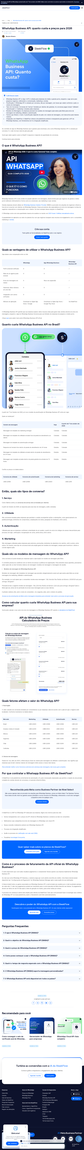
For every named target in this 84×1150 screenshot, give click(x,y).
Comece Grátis (42, 801)
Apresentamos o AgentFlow (29, 1106)
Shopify (44, 1107)
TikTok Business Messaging (49, 1100)
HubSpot (44, 1109)
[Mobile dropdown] (82, 7)
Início (3, 20)
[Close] (28, 1134)
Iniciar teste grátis (42, 237)
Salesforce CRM (46, 1111)
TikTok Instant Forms (48, 1121)
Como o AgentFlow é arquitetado (31, 1108)
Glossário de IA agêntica (28, 1110)
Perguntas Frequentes (8, 1102)
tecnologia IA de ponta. (18, 837)
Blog (9, 20)
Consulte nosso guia (32, 851)
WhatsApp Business (27, 1095)
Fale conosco (5, 1107)
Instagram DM (46, 1104)
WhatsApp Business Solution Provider (35, 205)
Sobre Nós (5, 1093)
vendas (11, 219)
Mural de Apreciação (7, 1104)
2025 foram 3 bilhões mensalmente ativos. (61, 213)
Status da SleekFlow (7, 1100)
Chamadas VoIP (46, 1093)
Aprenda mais (34, 912)
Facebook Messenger (48, 1102)
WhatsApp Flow (26, 1097)
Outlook (44, 1095)
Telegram (44, 1116)
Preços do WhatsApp (28, 1093)
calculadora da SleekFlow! (67, 610)
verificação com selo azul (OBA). (28, 833)
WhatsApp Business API (48, 1097)
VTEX (43, 1114)
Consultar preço (49, 912)
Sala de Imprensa (6, 1097)
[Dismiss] (82, 2)
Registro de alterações (8, 1109)
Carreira (4, 1095)
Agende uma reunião (51, 851)
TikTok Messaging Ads (48, 1118)
